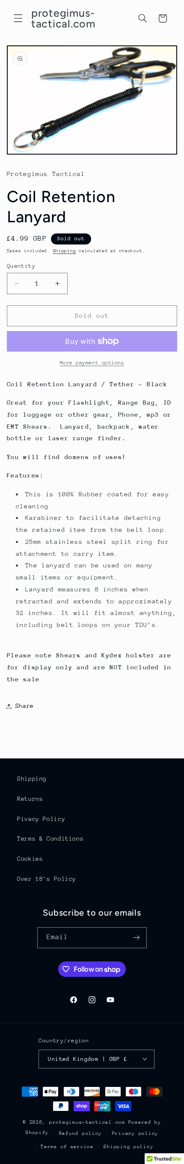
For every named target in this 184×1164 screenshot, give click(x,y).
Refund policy (80, 1133)
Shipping (64, 251)
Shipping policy (128, 1146)
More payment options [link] (92, 363)
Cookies (30, 858)
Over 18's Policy (46, 878)
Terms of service (67, 1146)
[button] (18, 18)
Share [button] (24, 705)
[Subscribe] (136, 937)
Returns (30, 798)
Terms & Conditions (50, 838)
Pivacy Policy (41, 818)
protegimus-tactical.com (87, 1122)
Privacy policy (135, 1133)
